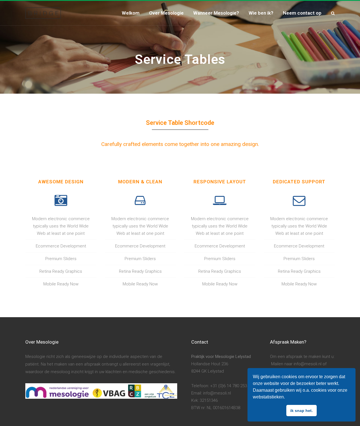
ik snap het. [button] (301, 410)
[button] (287, 397)
